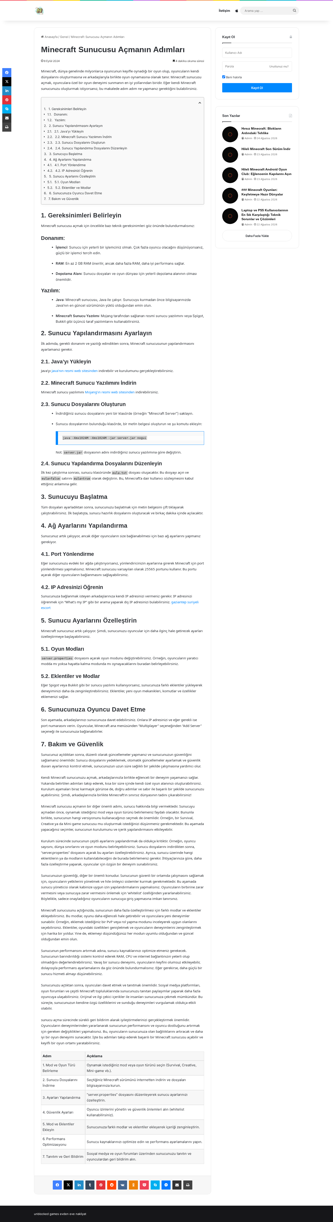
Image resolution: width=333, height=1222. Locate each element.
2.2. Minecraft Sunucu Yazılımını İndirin (83, 137)
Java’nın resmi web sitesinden (75, 370)
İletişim (224, 10)
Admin (248, 138)
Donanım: (61, 114)
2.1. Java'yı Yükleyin (69, 131)
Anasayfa (51, 37)
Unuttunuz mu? (279, 66)
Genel (64, 37)
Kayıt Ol (257, 88)
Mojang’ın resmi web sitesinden (110, 392)
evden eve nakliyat (73, 1214)
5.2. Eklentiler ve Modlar (73, 188)
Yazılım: (60, 120)
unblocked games (46, 1214)
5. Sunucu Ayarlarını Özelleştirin (72, 176)
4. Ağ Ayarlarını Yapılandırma (70, 159)
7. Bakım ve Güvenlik (63, 199)
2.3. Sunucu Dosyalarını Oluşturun (80, 142)
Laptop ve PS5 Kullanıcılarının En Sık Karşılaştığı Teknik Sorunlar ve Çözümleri (264, 214)
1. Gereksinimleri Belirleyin (67, 109)
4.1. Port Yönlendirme (70, 165)
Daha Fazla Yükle (257, 236)
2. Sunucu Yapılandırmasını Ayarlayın (76, 126)
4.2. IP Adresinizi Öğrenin (74, 170)
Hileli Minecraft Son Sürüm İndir (265, 149)
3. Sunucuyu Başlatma (65, 154)
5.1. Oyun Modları (67, 182)
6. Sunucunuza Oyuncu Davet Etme (75, 193)
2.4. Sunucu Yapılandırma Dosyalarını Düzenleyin (91, 148)
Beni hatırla (233, 77)
